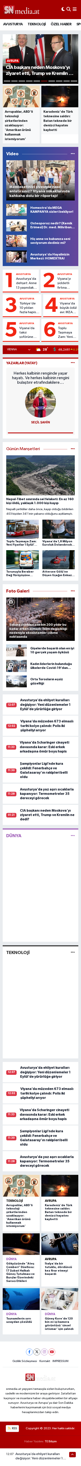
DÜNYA (13, 835)
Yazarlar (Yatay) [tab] (21, 363)
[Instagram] (44, 1352)
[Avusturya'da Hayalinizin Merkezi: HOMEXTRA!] (16, 256)
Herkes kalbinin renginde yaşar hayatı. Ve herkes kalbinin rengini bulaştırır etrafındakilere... (40, 378)
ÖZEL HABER (61, 24)
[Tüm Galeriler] (73, 591)
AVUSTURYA (13, 24)
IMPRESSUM (61, 1361)
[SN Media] (21, 9)
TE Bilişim (51, 1441)
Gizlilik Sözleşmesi (24, 1361)
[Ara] (68, 9)
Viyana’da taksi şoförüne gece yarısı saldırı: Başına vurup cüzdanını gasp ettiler (28, 332)
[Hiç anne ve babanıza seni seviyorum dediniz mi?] (16, 241)
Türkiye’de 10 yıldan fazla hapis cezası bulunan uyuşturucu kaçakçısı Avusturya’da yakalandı (30, 308)
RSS (14, 1428)
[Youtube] (51, 1352)
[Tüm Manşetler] (73, 449)
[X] (36, 1352)
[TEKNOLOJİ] (73, 952)
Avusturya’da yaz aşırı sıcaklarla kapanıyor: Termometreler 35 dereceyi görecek (47, 794)
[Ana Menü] (75, 9)
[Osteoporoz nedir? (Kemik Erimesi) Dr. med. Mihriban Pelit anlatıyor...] (16, 225)
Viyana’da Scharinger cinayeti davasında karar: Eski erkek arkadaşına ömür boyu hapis (44, 747)
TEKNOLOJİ (37, 24)
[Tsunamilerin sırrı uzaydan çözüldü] (21, 1299)
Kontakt (44, 1361)
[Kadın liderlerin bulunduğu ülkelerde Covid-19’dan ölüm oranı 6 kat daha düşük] (16, 666)
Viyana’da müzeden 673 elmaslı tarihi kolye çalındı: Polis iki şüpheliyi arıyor (47, 726)
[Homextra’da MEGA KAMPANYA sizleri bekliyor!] (16, 210)
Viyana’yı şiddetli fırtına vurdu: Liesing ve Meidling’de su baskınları (67, 283)
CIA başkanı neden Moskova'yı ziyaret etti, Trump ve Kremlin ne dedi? (47, 815)
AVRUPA (50, 1200)
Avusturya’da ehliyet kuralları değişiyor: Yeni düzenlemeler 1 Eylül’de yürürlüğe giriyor (45, 704)
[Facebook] (29, 1352)
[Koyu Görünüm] (63, 9)
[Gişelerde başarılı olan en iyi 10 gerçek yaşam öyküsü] (16, 650)
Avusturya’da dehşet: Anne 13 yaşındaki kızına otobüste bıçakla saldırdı (26, 283)
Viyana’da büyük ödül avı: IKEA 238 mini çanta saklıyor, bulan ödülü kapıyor (68, 308)
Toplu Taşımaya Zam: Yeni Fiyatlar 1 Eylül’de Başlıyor (65, 332)
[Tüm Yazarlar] (73, 363)
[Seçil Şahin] (40, 402)
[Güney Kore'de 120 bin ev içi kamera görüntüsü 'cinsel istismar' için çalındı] (59, 1299)
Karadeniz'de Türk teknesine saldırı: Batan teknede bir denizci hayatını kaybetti (58, 1212)
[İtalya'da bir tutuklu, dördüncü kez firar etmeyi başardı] (59, 1244)
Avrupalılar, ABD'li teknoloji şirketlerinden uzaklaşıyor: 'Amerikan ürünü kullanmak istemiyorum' (19, 1216)
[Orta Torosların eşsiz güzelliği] (16, 681)
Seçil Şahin (40, 422)
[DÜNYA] (73, 836)
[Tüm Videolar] (73, 154)
